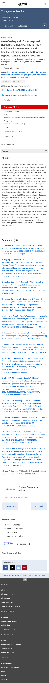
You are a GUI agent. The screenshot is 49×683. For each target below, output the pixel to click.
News (3, 640)
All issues (22, 26)
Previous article (10, 506)
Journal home (8, 26)
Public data (5, 625)
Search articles (7, 602)
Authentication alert (15, 536)
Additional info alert (15, 528)
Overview (5, 617)
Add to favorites (13, 525)
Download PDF (13, 107)
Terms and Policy (8, 629)
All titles (4, 590)
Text (7, 127)
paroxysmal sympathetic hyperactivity (32, 72)
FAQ (3, 671)
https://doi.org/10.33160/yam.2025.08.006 (22, 90)
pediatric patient (24, 77)
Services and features (9, 621)
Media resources (7, 652)
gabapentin (13, 72)
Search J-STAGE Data (10, 606)
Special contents (7, 648)
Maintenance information (11, 644)
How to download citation (13, 132)
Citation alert (12, 532)
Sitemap (4, 679)
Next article (39, 506)
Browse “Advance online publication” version (21, 95)
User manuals (6, 663)
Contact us (8, 136)
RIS (7, 115)
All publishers (6, 598)
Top (25, 579)
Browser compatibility (10, 667)
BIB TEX (9, 121)
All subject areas (7, 594)
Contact (4, 675)
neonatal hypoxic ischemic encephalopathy (16, 75)
